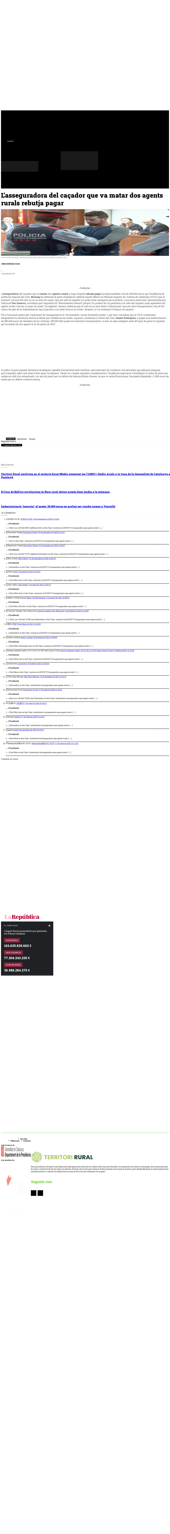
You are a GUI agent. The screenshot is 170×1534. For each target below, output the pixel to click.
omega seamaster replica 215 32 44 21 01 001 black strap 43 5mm (86, 651)
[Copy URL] (14, 280)
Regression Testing (30, 545)
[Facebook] (62, 173)
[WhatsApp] (32, 280)
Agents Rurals (22, 439)
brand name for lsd (30, 690)
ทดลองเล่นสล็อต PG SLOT (42, 743)
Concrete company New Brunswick (50, 611)
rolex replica (23, 585)
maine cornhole (27, 637)
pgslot (15, 730)
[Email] (41, 280)
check (15, 572)
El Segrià (32, 439)
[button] (68, 179)
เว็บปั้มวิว (20, 703)
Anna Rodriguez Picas (10, 264)
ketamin (18, 717)
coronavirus (22, 664)
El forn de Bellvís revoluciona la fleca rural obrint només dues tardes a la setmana (55, 492)
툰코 (14, 624)
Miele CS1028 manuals (36, 598)
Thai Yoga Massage (31, 677)
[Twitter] (67, 173)
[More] (50, 280)
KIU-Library (24, 559)
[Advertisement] (85, 348)
